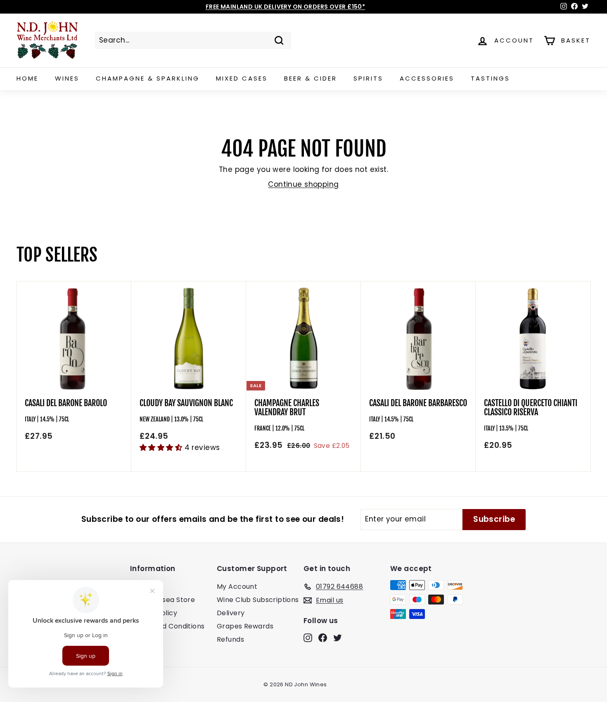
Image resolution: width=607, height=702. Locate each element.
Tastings (490, 78)
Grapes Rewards (245, 626)
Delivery (230, 613)
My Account (237, 586)
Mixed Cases (242, 78)
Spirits (368, 78)
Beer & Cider (310, 78)
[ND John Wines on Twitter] (337, 638)
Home (27, 78)
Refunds (230, 639)
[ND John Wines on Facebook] (322, 638)
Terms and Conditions (167, 626)
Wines (67, 78)
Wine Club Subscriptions (258, 599)
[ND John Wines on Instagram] (308, 638)
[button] (162, 447)
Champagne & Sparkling (147, 78)
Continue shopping (303, 184)
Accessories (427, 78)
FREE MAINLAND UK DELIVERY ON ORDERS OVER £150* (285, 6)
